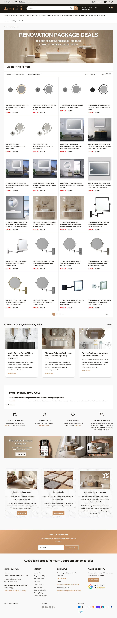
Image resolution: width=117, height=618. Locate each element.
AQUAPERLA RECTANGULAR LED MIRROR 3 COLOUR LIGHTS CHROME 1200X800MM (44, 185)
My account (86, 9)
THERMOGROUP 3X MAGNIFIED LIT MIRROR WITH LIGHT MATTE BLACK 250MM (99, 107)
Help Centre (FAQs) (40, 576)
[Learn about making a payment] (96, 610)
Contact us (22, 2)
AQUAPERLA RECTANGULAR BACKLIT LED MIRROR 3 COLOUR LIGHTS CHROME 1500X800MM (70, 146)
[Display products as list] (110, 74)
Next (106, 314)
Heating (83, 15)
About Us (77, 425)
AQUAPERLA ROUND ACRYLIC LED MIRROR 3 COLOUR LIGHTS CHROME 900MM (72, 185)
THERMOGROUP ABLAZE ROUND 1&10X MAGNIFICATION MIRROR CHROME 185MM (43, 263)
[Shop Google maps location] (97, 585)
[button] (111, 8)
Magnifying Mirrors (14, 26)
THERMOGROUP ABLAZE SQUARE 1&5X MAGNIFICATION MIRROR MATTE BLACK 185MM (98, 224)
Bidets (20, 15)
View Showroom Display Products (15, 590)
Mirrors (13, 15)
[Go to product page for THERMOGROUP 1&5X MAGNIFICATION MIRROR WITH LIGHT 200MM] (17, 129)
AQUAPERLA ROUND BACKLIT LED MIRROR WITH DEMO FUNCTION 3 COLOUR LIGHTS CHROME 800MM (16, 224)
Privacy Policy (38, 593)
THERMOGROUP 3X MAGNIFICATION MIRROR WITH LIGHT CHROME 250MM (17, 107)
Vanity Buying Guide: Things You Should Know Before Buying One (20, 356)
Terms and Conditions (40, 595)
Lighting (14, 21)
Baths (34, 15)
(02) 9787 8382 (61, 578)
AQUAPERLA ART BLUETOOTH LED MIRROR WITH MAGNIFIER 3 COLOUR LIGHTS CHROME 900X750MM (99, 146)
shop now (22, 513)
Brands (21, 21)
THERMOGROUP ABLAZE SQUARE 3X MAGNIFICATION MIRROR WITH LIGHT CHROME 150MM (99, 302)
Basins (49, 15)
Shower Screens (67, 15)
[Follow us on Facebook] (43, 607)
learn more (58, 513)
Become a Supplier (40, 590)
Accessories (92, 15)
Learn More (93, 580)
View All (109, 324)
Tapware (41, 15)
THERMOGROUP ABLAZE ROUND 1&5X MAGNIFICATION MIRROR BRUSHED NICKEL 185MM (98, 263)
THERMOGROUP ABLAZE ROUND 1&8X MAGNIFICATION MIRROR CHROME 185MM (70, 263)
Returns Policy (44, 425)
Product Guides (39, 578)
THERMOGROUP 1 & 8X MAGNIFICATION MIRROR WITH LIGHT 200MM (43, 146)
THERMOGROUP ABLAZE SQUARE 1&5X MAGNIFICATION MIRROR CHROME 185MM (16, 263)
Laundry (6, 21)
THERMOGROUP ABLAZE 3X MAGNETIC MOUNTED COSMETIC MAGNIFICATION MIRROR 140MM (70, 224)
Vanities (6, 15)
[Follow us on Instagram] (46, 607)
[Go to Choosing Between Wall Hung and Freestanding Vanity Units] (58, 338)
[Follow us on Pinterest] (50, 607)
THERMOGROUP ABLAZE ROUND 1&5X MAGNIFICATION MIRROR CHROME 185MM (43, 302)
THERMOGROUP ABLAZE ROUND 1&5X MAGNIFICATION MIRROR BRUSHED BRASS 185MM (16, 302)
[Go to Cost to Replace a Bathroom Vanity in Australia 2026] (95, 338)
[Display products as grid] (106, 74)
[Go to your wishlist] (105, 8)
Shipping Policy (39, 584)
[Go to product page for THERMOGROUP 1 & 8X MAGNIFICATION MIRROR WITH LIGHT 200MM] (45, 129)
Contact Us (37, 573)
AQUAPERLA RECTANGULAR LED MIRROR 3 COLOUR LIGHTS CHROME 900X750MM (17, 185)
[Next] (111, 354)
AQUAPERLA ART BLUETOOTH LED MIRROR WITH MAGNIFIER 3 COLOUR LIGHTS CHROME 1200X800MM (99, 185)
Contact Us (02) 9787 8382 (90, 7)
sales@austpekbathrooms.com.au (68, 584)
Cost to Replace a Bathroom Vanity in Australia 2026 (95, 354)
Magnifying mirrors (15, 401)
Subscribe (72, 547)
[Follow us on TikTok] (53, 607)
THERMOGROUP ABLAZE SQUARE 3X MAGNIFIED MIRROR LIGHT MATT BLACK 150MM (72, 302)
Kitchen (101, 15)
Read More (11, 373)
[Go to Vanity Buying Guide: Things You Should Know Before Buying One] (21, 338)
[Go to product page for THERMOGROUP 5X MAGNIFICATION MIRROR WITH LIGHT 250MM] (72, 91)
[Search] (76, 8)
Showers (56, 15)
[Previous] (5, 354)
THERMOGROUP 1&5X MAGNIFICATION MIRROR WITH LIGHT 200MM (15, 146)
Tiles (76, 15)
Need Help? (109, 2)
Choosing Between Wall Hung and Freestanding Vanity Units (58, 356)
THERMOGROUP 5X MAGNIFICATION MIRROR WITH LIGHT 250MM (71, 106)
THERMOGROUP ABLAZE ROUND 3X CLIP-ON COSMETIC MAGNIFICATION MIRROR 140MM (44, 224)
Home (5, 26)
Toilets (27, 15)
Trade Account (98, 2)
